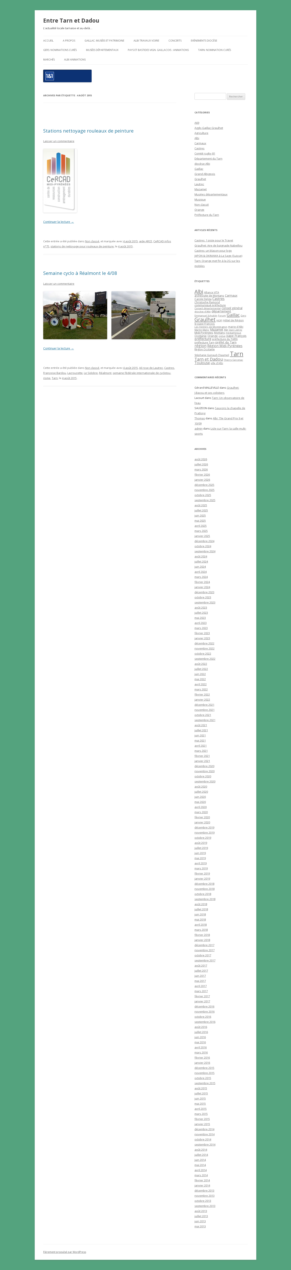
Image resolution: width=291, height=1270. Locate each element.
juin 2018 (200, 914)
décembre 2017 (204, 945)
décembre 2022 (204, 643)
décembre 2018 (204, 884)
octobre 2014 (202, 1139)
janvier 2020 (202, 822)
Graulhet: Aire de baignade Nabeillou (218, 245)
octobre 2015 (202, 1078)
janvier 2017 (202, 1001)
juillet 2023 (201, 613)
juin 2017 (200, 976)
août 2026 (200, 459)
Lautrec (199, 184)
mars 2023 (201, 628)
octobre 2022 (202, 653)
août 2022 (200, 664)
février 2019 (202, 873)
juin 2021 (200, 735)
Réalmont (105, 373)
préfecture (202, 338)
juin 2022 (200, 674)
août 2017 (200, 965)
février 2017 (202, 996)
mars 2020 (201, 812)
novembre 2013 (204, 1196)
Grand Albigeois (204, 174)
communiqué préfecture (210, 305)
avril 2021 (200, 746)
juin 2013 (200, 1221)
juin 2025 (200, 515)
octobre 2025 (202, 495)
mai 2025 (200, 520)
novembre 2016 (204, 1011)
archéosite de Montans (209, 295)
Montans (219, 333)
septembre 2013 (204, 1206)
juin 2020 (200, 797)
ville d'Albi (217, 363)
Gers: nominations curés (60, 50)
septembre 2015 (204, 1083)
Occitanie (200, 336)
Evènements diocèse (204, 40)
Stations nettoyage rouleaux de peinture (88, 130)
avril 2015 (200, 1109)
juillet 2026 (201, 464)
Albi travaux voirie (146, 40)
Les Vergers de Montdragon (210, 326)
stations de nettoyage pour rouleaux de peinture (82, 246)
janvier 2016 (202, 1063)
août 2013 (200, 1211)
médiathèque (233, 332)
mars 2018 (201, 930)
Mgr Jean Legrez (233, 329)
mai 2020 (200, 802)
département (221, 311)
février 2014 (202, 1180)
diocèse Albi (202, 164)
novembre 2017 (204, 950)
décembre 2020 (204, 766)
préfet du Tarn (225, 342)
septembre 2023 (204, 602)
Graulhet (200, 179)
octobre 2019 (202, 838)
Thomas (199, 418)
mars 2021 (201, 751)
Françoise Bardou (54, 373)
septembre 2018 (204, 899)
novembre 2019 (204, 832)
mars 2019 (201, 868)
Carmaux (200, 143)
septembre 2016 (204, 1022)
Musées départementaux (102, 50)
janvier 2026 (202, 480)
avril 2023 (200, 623)
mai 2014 (200, 1165)
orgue (222, 336)
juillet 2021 (201, 730)
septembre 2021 (204, 720)
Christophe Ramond (207, 302)
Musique (200, 199)
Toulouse (202, 363)
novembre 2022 (204, 648)
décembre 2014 (204, 1129)
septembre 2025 (204, 500)
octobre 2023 (202, 597)
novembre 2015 (204, 1073)
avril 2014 (200, 1170)
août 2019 (200, 843)
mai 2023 (200, 618)
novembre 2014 (204, 1134)
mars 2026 (201, 469)
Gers (243, 315)
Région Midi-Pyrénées (224, 345)
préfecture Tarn (204, 342)
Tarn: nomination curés (214, 50)
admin (198, 428)
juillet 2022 (201, 669)
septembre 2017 (204, 960)
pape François (236, 336)
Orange (199, 210)
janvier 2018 (202, 940)
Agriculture (201, 133)
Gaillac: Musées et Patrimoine (104, 40)
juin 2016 (200, 1037)
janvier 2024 (202, 587)
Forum (222, 315)
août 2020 (200, 786)
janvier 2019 (202, 878)
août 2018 (200, 904)
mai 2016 (200, 1042)
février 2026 (202, 474)
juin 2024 (200, 567)
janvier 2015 (202, 1124)
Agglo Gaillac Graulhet (208, 128)
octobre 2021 (202, 715)
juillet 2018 (201, 909)
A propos (69, 40)
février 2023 (202, 633)
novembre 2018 (204, 889)
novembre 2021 (204, 710)
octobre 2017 (202, 955)
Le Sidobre (91, 373)
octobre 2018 (202, 894)
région (200, 345)
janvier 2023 (202, 638)
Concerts (175, 40)
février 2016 (202, 1057)
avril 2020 (200, 807)
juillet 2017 (201, 971)
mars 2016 (201, 1052)
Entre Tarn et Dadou (71, 20)
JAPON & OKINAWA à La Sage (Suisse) (218, 256)
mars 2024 (201, 577)
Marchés (49, 59)
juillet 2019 (201, 848)
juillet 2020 (201, 792)
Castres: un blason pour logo (213, 251)
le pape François (204, 323)
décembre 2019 (204, 827)
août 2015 (200, 1088)
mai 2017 (200, 981)
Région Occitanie (204, 349)
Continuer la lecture (58, 222)
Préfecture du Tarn (206, 215)
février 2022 (202, 694)
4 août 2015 (130, 241)
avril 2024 (200, 572)
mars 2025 (201, 531)
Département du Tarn (208, 158)
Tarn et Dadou (208, 359)
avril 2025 (200, 526)
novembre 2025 (204, 490)
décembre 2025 (204, 485)
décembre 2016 (204, 1006)
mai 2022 (200, 679)
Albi (196, 138)
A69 (196, 123)
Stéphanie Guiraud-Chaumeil (211, 355)
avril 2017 (200, 986)
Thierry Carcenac (233, 359)
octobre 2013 (202, 1201)
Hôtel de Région (233, 320)
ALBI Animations (75, 59)
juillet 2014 (201, 1155)
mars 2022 (201, 689)
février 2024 (202, 582)
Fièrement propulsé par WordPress (64, 1252)
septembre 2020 (204, 781)
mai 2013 (200, 1226)
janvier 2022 (202, 699)
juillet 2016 (201, 1032)
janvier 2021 (202, 761)
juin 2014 (200, 1160)
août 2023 (200, 607)
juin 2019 (200, 853)
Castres (169, 368)
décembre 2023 (204, 592)
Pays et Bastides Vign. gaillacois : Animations (158, 50)
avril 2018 (200, 925)
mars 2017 (201, 991)
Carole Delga (203, 299)
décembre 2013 (204, 1190)
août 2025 (200, 505)
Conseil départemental (207, 308)
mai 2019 (200, 858)
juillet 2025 (201, 510)
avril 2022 (200, 684)
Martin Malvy (201, 329)
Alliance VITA (211, 292)
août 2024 (200, 556)
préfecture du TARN (225, 339)
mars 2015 (201, 1114)
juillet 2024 (201, 561)
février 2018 (202, 935)
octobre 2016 (202, 1017)
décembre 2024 (204, 541)
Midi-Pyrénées (203, 333)
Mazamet (200, 189)
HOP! (219, 320)
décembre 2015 (204, 1068)
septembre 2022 (204, 659)
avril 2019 (200, 863)
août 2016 (200, 1027)
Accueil (48, 40)
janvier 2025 (202, 536)
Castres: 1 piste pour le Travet (213, 240)
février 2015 (202, 1119)
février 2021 (202, 756)
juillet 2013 (201, 1216)
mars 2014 (201, 1175)
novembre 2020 (204, 771)
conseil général (232, 308)
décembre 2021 (204, 705)
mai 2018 (200, 919)
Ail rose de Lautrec (151, 368)
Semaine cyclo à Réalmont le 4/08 (80, 273)
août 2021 (200, 725)
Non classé (92, 241)
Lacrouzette (75, 373)
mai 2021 (200, 740)
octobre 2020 (202, 776)
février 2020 (202, 817)
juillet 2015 (201, 1093)
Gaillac (198, 169)
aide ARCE (145, 241)
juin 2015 (200, 1098)
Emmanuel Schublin (205, 315)
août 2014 (200, 1150)
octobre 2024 (202, 546)
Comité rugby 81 (204, 153)
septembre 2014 (204, 1144)
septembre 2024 (204, 551)
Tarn (55, 378)
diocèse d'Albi (202, 311)
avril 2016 (200, 1047)
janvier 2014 (202, 1185)
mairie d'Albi (235, 326)
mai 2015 (200, 1103)
